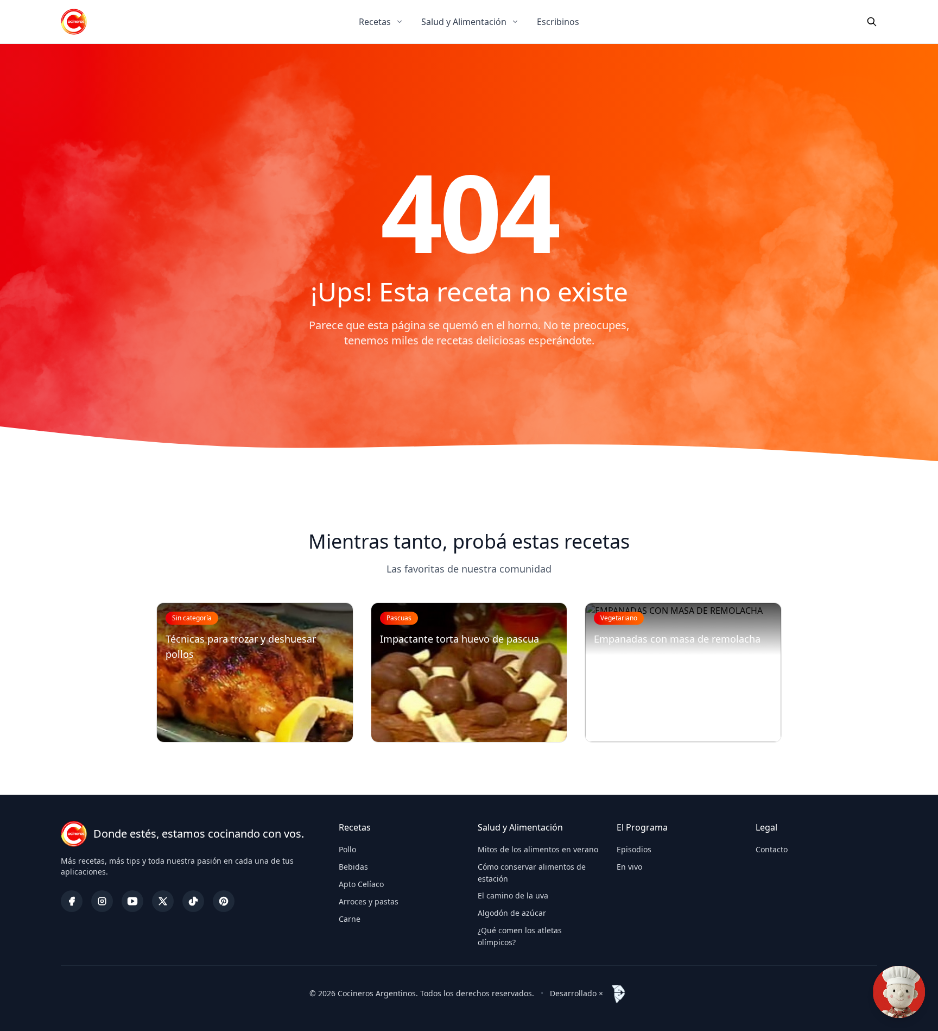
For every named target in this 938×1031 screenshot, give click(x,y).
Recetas (375, 22)
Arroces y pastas (368, 901)
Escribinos (558, 22)
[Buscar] (871, 21)
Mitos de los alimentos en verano (538, 849)
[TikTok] (193, 901)
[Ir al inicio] (74, 22)
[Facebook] (72, 901)
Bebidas (353, 867)
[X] (163, 901)
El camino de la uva (513, 895)
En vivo (629, 867)
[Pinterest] (223, 901)
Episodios (634, 849)
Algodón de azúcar (512, 913)
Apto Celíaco (361, 884)
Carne (349, 919)
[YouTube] (132, 901)
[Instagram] (102, 901)
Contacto (772, 849)
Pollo (347, 849)
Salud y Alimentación (463, 22)
